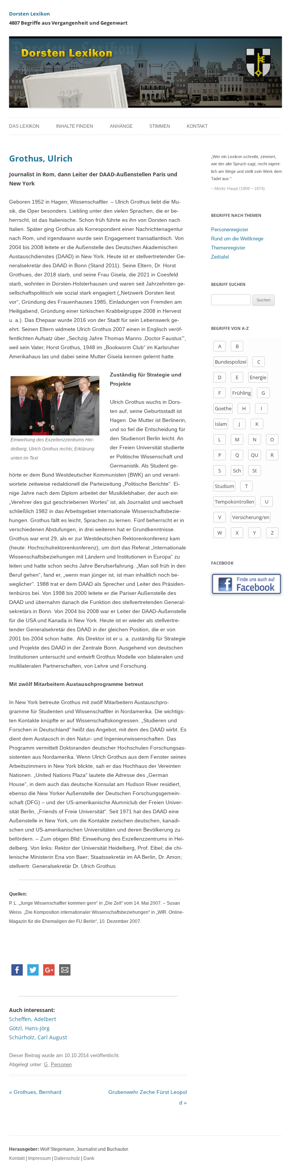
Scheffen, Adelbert (32, 1019)
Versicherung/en (250, 517)
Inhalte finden (74, 126)
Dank (88, 1158)
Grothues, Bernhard (35, 1092)
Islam (221, 423)
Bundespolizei (230, 361)
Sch (237, 470)
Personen (61, 1064)
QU (254, 455)
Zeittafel (220, 257)
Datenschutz (67, 1158)
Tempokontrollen (234, 501)
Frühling (241, 392)
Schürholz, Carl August (38, 1037)
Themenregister (228, 248)
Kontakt (197, 126)
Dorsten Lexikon (29, 13)
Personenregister (229, 229)
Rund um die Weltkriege (237, 239)
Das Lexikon (24, 126)
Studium (224, 486)
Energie (258, 377)
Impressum (39, 1158)
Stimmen (159, 126)
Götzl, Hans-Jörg (29, 1028)
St (254, 470)
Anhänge (121, 126)
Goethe (223, 408)
